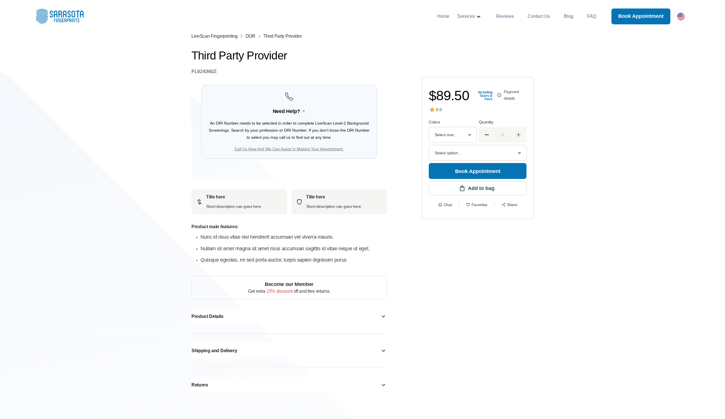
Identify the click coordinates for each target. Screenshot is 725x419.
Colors (434, 122)
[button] (469, 16)
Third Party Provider (282, 36)
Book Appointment (641, 16)
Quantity (486, 122)
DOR (250, 36)
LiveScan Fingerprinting (214, 36)
